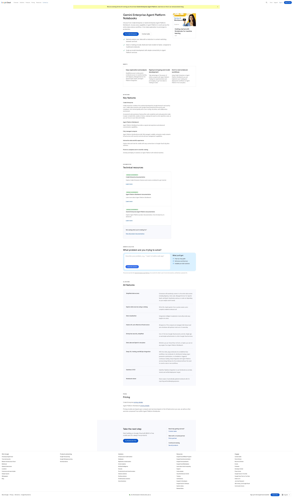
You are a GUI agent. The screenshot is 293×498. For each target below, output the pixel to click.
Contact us (45, 2)
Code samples (180, 471)
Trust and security (6, 459)
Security (120, 468)
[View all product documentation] (135, 234)
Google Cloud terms (26, 494)
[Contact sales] (146, 34)
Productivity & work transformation (126, 471)
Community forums (239, 486)
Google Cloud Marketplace (183, 464)
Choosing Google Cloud (7, 456)
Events (236, 464)
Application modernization (124, 461)
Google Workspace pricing (66, 459)
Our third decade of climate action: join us (141, 494)
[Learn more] (129, 184)
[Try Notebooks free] (130, 441)
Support (276, 2)
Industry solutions (122, 473)
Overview (16, 2)
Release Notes (180, 488)
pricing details (138, 402)
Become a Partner (239, 461)
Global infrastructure (7, 466)
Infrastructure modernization (125, 456)
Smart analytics (122, 464)
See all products (173, 445)
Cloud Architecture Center (183, 473)
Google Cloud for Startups (183, 483)
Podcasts (237, 466)
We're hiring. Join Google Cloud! (242, 483)
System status (180, 486)
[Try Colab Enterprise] (131, 34)
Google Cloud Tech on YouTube (242, 476)
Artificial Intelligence (123, 466)
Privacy (11, 494)
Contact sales (173, 431)
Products (28, 2)
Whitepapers (5, 476)
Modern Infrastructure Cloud (8, 461)
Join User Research (239, 481)
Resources (38, 2)
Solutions (22, 2)
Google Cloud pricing (65, 456)
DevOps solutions (122, 476)
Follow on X (237, 478)
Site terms (17, 494)
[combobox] (286, 494)
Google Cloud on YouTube (241, 473)
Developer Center (239, 468)
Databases (120, 459)
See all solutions (122, 481)
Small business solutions (124, 478)
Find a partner (173, 438)
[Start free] (288, 2)
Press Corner (238, 471)
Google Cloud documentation (184, 459)
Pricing (33, 2)
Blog (3, 478)
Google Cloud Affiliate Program (184, 456)
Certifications (180, 478)
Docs (271, 2)
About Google (5, 494)
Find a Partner (238, 459)
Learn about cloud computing (184, 466)
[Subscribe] (275, 495)
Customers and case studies (8, 471)
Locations (4, 468)
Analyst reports (5, 473)
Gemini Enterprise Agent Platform (142, 272)
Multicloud (4, 464)
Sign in (280, 2)
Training (178, 476)
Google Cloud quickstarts (182, 461)
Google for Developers (182, 481)
